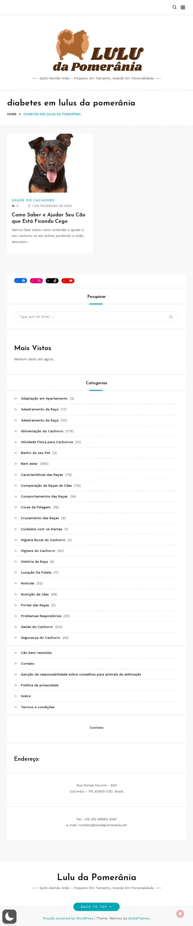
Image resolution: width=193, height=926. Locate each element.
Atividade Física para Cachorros (47, 442)
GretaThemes (138, 918)
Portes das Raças (35, 605)
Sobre (26, 696)
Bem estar (29, 463)
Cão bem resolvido (36, 653)
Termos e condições (37, 707)
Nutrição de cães (35, 594)
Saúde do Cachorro (33, 200)
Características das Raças (42, 475)
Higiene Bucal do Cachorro (43, 540)
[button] (175, 7)
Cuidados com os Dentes (41, 529)
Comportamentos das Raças (44, 496)
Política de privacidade (39, 685)
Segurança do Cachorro (40, 637)
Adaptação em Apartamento (44, 398)
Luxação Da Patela (36, 572)
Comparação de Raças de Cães (46, 485)
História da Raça (34, 561)
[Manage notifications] (180, 914)
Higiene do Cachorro (38, 551)
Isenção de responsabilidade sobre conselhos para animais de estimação (81, 674)
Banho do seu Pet (35, 453)
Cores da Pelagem (36, 507)
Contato (27, 663)
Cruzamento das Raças (40, 518)
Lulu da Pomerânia (96, 877)
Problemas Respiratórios (41, 616)
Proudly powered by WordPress (68, 918)
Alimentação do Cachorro (42, 431)
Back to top (94, 907)
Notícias (27, 583)
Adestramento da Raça (39, 409)
